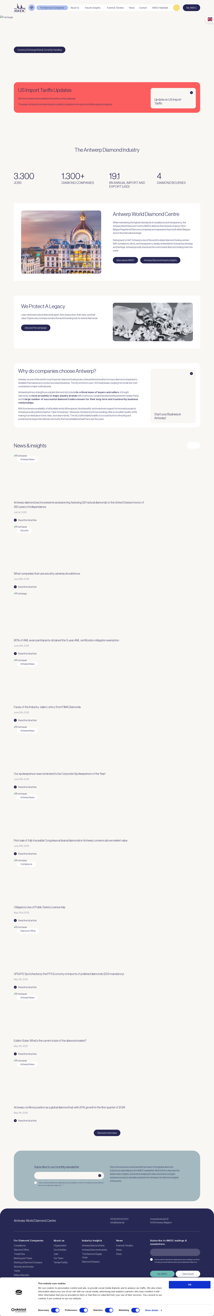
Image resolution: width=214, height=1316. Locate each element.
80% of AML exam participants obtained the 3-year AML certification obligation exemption (66, 640)
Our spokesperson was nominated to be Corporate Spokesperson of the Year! (60, 773)
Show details (151, 1310)
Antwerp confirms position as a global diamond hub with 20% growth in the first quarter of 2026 (69, 1107)
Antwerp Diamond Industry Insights (160, 260)
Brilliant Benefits (21, 1275)
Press (119, 1254)
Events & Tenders (124, 1245)
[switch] (83, 1310)
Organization (60, 1245)
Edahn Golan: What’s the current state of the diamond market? (50, 1040)
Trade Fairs (19, 1254)
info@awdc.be (117, 1222)
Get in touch (188, 1274)
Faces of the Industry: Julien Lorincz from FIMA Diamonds (47, 707)
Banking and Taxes (23, 1258)
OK (189, 1284)
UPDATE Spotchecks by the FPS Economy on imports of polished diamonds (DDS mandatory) (69, 974)
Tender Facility (61, 1262)
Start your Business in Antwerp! (167, 416)
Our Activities (60, 1249)
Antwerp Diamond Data (93, 1245)
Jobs (56, 1254)
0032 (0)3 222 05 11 (119, 1219)
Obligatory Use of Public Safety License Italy (39, 907)
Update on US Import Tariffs (167, 101)
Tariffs (17, 1271)
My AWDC (162, 1274)
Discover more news (107, 1133)
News (119, 1249)
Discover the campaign (36, 327)
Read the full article (27, 520)
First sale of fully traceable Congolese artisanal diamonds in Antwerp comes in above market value (70, 840)
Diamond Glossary (91, 1261)
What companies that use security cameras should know (47, 573)
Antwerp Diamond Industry (94, 1249)
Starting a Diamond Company (28, 1262)
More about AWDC (125, 260)
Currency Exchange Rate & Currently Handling (39, 50)
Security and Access (23, 1266)
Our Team (58, 1258)
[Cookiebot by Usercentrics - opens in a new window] (19, 1310)
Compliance (20, 1245)
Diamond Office (21, 1249)
